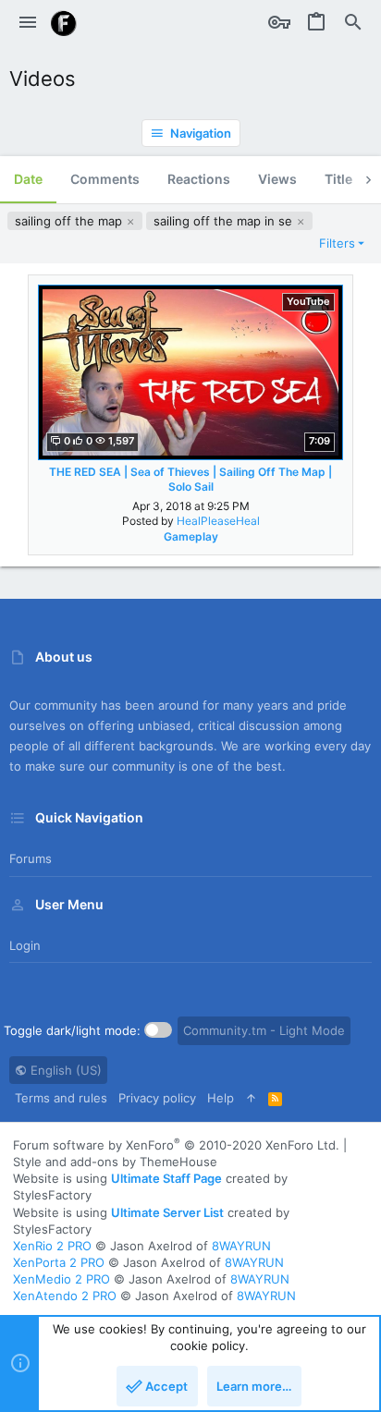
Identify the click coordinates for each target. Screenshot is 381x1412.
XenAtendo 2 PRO (65, 1295)
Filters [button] (337, 243)
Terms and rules (61, 1097)
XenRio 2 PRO (52, 1245)
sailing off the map (70, 220)
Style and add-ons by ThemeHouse (115, 1161)
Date (28, 179)
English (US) (64, 1070)
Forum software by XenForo (176, 1145)
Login (25, 945)
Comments (105, 179)
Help (220, 1097)
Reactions (198, 179)
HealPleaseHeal (218, 521)
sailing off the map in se (225, 220)
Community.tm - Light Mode (264, 1030)
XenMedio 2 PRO (61, 1279)
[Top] (251, 1098)
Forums (30, 858)
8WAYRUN (241, 1245)
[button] (27, 23)
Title (338, 179)
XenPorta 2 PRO (58, 1262)
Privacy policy (157, 1097)
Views (277, 179)
